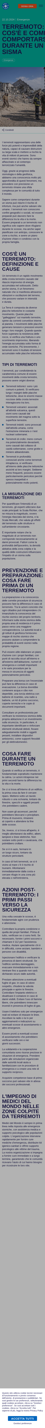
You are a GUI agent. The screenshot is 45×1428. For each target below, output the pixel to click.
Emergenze (21, 19)
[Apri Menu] (41, 6)
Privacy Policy (14, 1410)
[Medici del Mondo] (5, 6)
